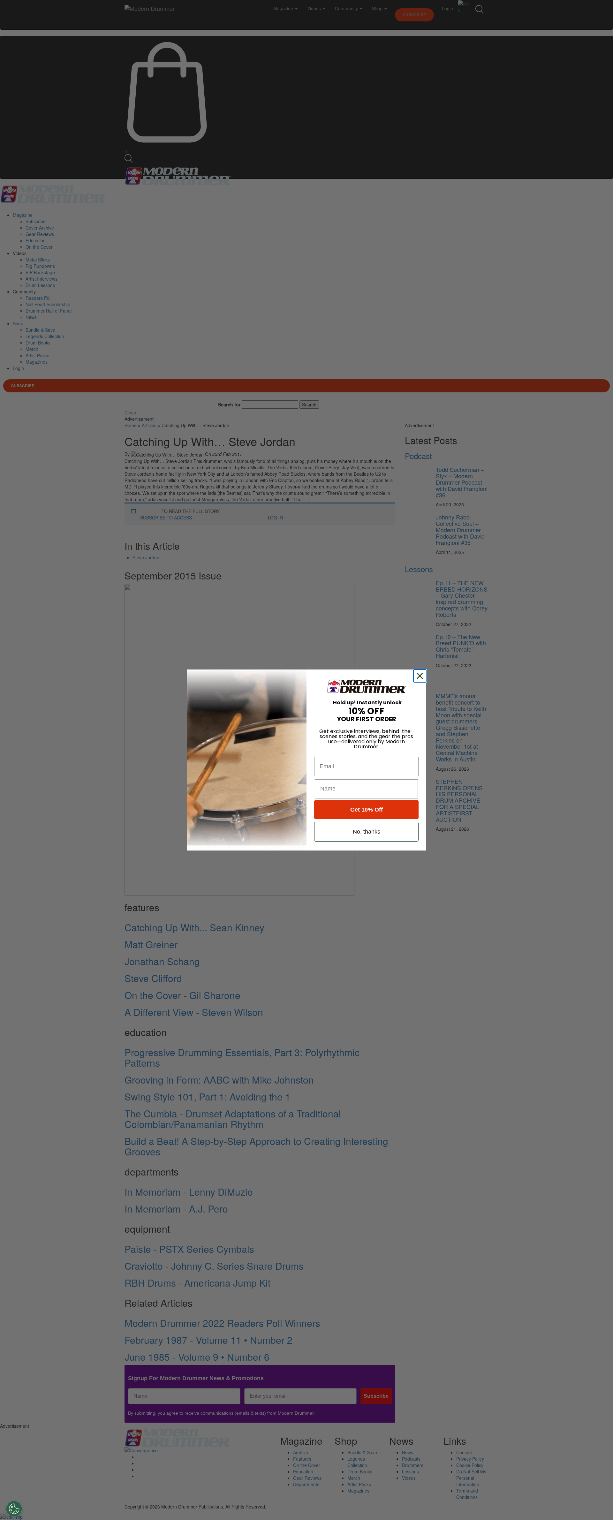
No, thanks (366, 831)
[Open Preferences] (14, 1509)
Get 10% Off (366, 809)
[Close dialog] (421, 675)
